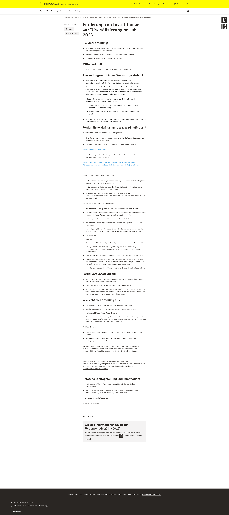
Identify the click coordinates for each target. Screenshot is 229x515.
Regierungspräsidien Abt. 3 (95, 403)
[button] (69, 29)
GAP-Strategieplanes (115, 69)
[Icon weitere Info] (224, 20)
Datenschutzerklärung (152, 494)
